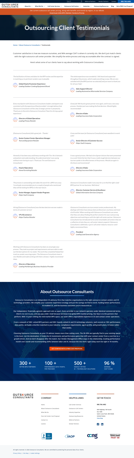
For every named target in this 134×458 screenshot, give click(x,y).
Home (15, 45)
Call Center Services (54, 6)
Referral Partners (90, 1)
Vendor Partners (103, 1)
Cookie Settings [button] (35, 453)
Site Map (26, 453)
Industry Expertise (74, 412)
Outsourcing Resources (101, 6)
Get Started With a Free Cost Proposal (67, 348)
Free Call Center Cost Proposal (50, 416)
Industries (86, 6)
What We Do (39, 6)
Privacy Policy (17, 453)
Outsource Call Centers (71, 6)
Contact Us (44, 420)
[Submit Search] (81, 1)
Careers (113, 1)
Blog (112, 6)
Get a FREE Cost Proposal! (124, 6)
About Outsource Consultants (29, 45)
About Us (28, 6)
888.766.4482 (126, 1)
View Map (100, 418)
